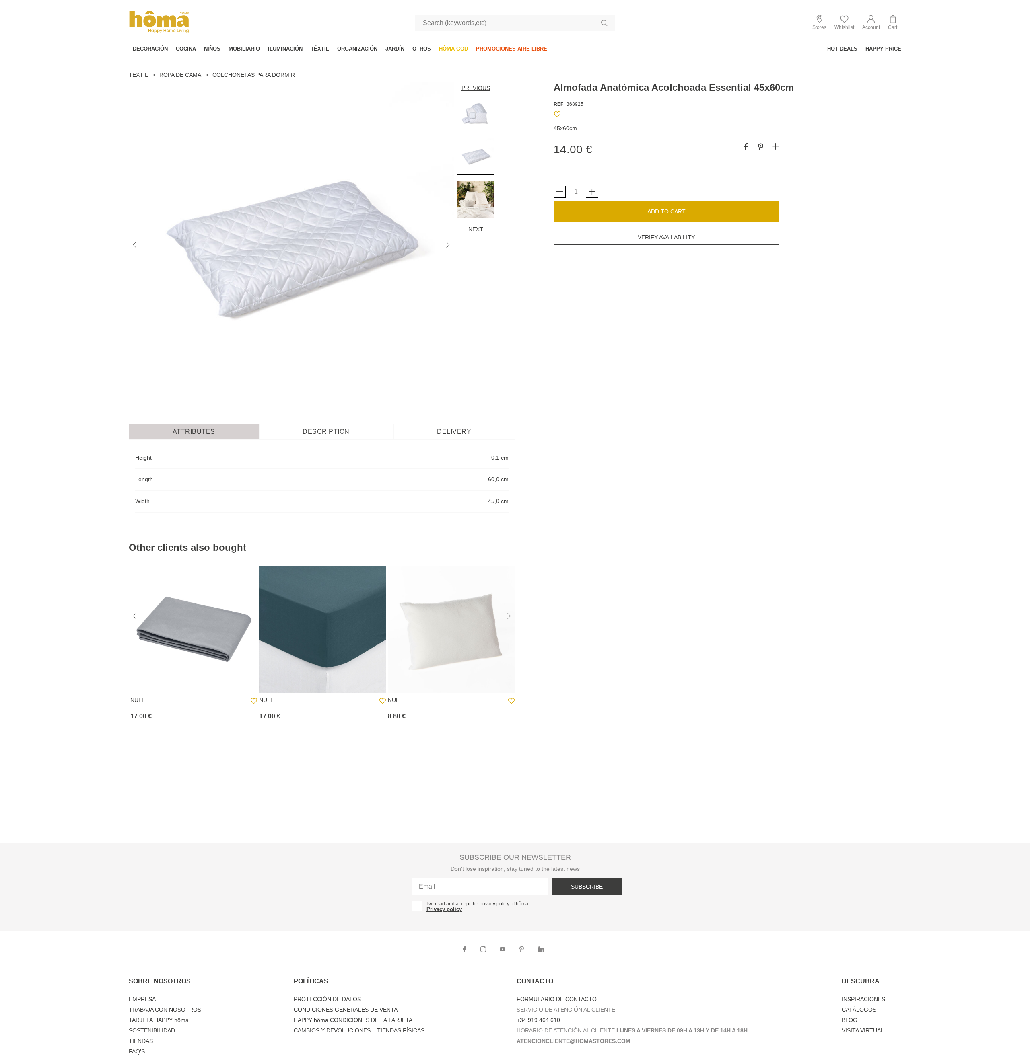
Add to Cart (666, 211)
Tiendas (141, 1041)
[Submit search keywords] (604, 23)
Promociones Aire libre (511, 49)
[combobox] (515, 23)
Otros (421, 49)
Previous (475, 88)
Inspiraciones (863, 999)
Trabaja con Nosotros (165, 1009)
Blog (849, 1020)
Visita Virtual (863, 1030)
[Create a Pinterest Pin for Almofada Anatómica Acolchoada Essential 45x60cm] (760, 147)
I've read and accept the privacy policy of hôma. (477, 904)
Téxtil (320, 49)
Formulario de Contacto (557, 999)
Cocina (186, 49)
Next (475, 229)
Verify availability (666, 237)
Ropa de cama (180, 75)
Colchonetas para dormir (253, 75)
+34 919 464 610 (538, 1020)
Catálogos (859, 1009)
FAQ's (137, 1051)
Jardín (394, 49)
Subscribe (587, 886)
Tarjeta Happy (159, 1020)
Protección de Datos (327, 999)
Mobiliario (244, 49)
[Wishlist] (557, 115)
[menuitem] (150, 49)
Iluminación (285, 49)
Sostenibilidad (152, 1030)
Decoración (150, 49)
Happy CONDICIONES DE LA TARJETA (353, 1020)
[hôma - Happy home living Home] (159, 32)
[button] (871, 22)
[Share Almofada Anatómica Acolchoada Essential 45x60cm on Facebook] (745, 147)
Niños (212, 49)
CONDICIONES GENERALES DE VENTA (346, 1009)
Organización (357, 49)
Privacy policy (444, 909)
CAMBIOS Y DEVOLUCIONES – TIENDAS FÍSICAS (359, 1030)
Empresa (142, 999)
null (137, 700)
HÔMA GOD (453, 49)
